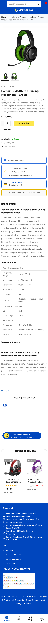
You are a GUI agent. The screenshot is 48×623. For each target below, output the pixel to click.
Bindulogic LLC (10, 600)
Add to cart (25, 123)
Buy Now (7, 129)
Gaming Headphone (28, 17)
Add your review (7, 86)
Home (3, 17)
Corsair (12, 146)
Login (6, 391)
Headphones (13, 17)
